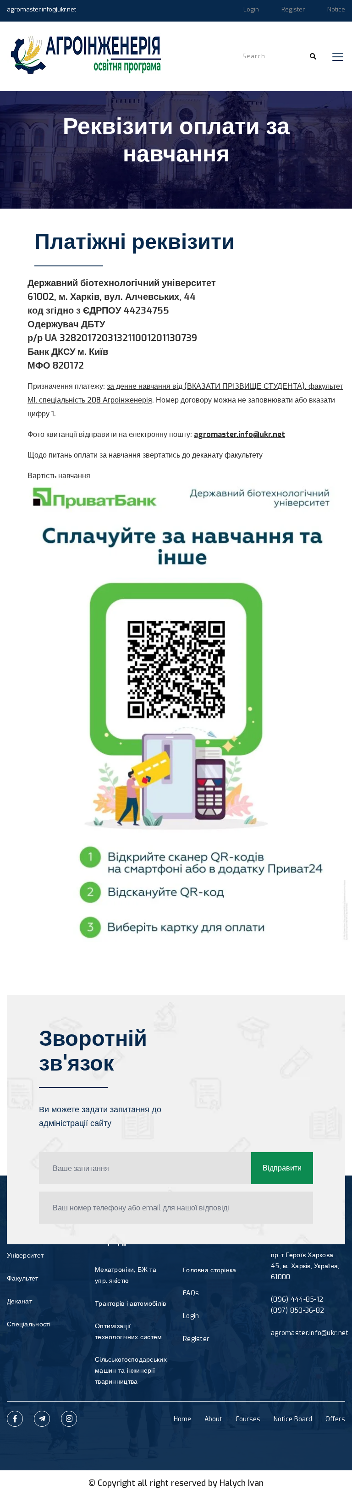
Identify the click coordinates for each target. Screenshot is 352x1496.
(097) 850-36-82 (297, 1310)
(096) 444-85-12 (297, 1299)
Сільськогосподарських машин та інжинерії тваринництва (131, 1370)
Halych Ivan (242, 1483)
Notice (336, 9)
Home (182, 1419)
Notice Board (293, 1419)
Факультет (22, 1278)
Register (293, 9)
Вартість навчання (59, 475)
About (213, 1419)
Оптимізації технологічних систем (128, 1331)
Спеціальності (29, 1324)
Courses (248, 1419)
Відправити (282, 1168)
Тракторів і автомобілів (130, 1303)
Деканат (19, 1301)
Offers (335, 1419)
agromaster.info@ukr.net (41, 9)
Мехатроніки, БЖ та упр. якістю (125, 1275)
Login (251, 9)
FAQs (191, 1293)
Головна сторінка (209, 1270)
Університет (25, 1255)
